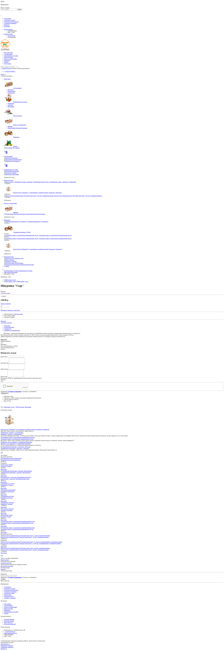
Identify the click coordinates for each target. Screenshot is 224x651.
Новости (6, 25)
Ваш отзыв (4, 376)
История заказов (9, 621)
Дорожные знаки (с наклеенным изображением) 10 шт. (55, 235)
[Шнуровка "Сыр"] (10, 280)
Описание (7, 325)
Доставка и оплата (9, 20)
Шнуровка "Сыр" (9, 407)
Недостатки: (4, 369)
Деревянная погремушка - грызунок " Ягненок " (15, 448)
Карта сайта (7, 595)
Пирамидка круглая (6, 498)
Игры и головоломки (10, 59)
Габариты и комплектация (12, 330)
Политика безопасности (11, 21)
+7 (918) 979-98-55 (9, 71)
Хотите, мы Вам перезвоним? (21, 68)
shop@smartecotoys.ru (10, 633)
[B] (5, 152)
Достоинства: (5, 363)
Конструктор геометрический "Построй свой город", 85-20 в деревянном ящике (78, 196)
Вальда (12, 260)
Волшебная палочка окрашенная (10, 460)
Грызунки (11, 89)
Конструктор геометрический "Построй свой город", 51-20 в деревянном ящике (25, 537)
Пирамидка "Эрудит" (7, 485)
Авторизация (12, 37)
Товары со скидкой (10, 598)
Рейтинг (3, 379)
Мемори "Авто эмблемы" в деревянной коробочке (16, 443)
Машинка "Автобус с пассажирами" (11, 434)
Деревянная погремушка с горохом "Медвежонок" (16, 472)
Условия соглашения (10, 23)
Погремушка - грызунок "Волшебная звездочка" (15, 479)
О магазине (7, 18)
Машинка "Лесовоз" (7, 504)
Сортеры (10, 105)
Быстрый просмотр (6, 457)
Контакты (7, 26)
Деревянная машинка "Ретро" (22, 232)
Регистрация (11, 35)
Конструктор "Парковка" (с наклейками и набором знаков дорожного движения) (37, 192)
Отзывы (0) (7, 329)
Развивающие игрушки (11, 55)
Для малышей (8, 54)
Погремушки (11, 91)
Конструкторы (8, 57)
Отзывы (6, 266)
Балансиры (11, 103)
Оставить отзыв (5, 293)
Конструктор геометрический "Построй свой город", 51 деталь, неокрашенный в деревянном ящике (31, 543)
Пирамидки (11, 93)
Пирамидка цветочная (7, 491)
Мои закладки (8, 622)
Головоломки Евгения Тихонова (17, 128)
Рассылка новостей (10, 624)
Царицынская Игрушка (27, 264)
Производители (9, 256)
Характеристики (9, 327)
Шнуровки (11, 106)
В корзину (4, 463)
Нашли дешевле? (6, 303)
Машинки (7, 60)
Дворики (14, 261)
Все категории (8, 52)
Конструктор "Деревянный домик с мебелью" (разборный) (58, 182)
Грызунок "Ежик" (6, 516)
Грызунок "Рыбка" (6, 466)
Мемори (10, 126)
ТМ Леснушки (19, 263)
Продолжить (4, 393)
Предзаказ (4, 469)
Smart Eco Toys (19, 258)
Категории (7, 79)
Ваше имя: (4, 356)
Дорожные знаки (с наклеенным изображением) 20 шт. (55, 238)
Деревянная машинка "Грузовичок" (37, 221)
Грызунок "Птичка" (7, 510)
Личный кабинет (9, 619)
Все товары (7, 63)
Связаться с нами (9, 593)
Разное (6, 62)
